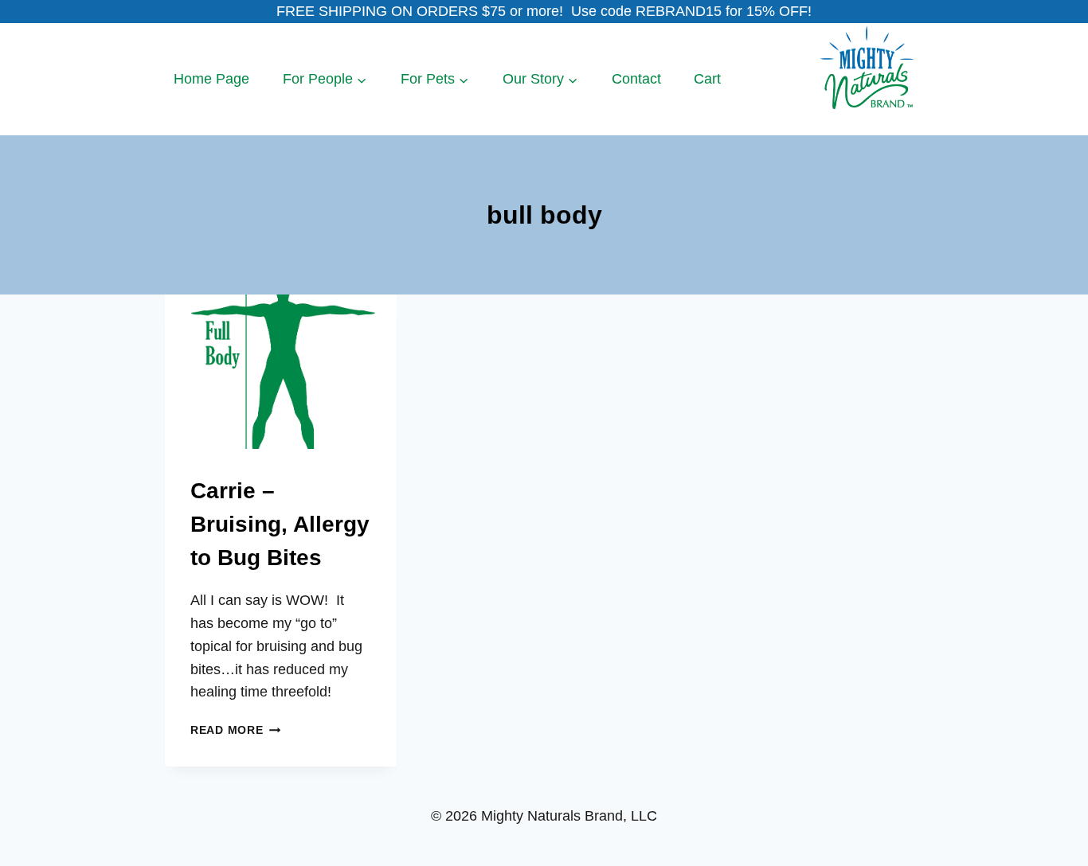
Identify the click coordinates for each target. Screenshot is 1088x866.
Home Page (211, 79)
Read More (235, 730)
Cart (707, 79)
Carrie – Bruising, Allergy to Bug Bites (280, 524)
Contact (636, 79)
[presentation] (281, 372)
